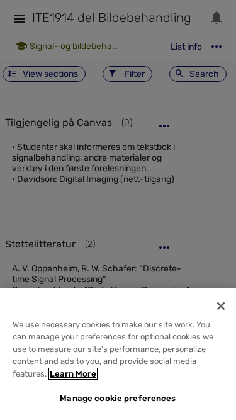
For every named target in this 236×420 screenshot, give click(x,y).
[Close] (221, 306)
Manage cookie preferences (118, 398)
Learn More (73, 373)
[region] (118, 354)
